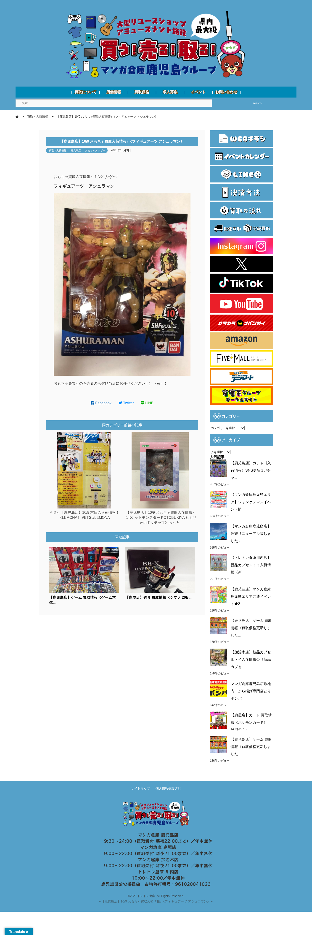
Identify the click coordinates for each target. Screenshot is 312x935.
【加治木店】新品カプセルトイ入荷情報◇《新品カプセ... (251, 659)
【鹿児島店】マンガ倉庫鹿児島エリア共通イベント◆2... (251, 596)
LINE (148, 403)
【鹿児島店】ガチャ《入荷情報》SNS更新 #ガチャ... (251, 470)
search (257, 103)
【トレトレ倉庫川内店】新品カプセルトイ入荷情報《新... (251, 565)
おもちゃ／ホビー (95, 150)
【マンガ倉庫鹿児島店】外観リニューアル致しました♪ (251, 533)
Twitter (128, 403)
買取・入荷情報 (57, 150)
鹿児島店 (76, 150)
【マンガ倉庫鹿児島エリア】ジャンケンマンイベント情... (251, 502)
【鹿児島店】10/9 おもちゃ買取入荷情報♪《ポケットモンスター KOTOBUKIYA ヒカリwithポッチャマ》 (160, 518)
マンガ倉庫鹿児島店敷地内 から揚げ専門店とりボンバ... (251, 691)
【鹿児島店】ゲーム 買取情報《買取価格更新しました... (251, 628)
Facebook (102, 403)
